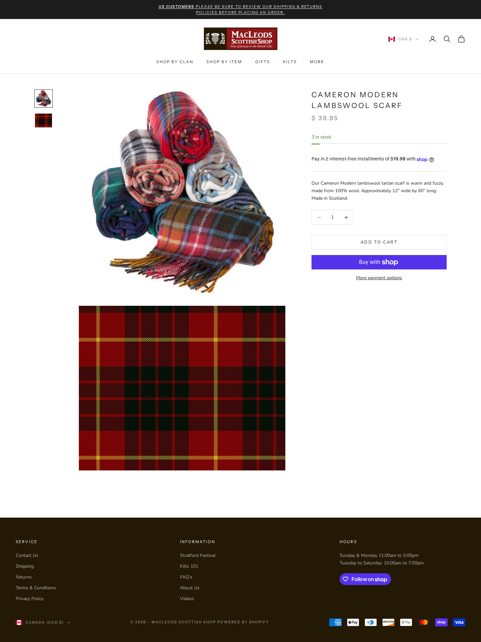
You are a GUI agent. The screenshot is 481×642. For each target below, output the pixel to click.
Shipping (25, 566)
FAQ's (186, 577)
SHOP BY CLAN (174, 61)
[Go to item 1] (43, 98)
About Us (190, 588)
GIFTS (262, 61)
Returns (24, 577)
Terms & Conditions (36, 588)
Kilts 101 (189, 566)
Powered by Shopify (243, 622)
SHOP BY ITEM (224, 61)
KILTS (290, 61)
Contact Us (27, 555)
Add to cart (379, 242)
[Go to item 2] (43, 120)
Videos (187, 599)
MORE (317, 61)
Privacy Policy (30, 599)
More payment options (379, 278)
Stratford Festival (198, 555)
